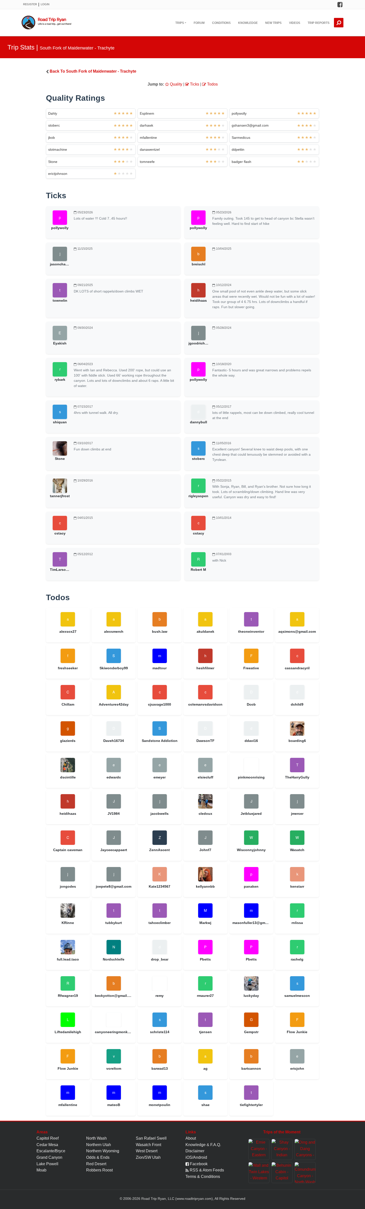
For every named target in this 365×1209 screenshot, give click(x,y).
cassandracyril (297, 668)
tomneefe (147, 162)
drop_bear (159, 959)
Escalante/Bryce (50, 1151)
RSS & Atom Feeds (206, 1170)
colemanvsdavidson (205, 704)
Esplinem (147, 113)
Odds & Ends (98, 1157)
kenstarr (297, 886)
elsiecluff (205, 777)
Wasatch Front (148, 1145)
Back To (93, 71)
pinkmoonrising (251, 777)
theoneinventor (251, 631)
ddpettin (238, 149)
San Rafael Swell (151, 1138)
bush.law (159, 631)
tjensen (205, 1032)
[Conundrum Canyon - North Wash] (305, 1172)
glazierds (67, 741)
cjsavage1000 (159, 704)
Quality (175, 84)
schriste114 (159, 1032)
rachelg (297, 959)
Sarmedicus (241, 138)
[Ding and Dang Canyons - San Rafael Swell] (305, 1149)
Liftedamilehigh (68, 1032)
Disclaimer (194, 1151)
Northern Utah (98, 1145)
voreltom (113, 1068)
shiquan (60, 422)
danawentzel (150, 149)
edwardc (114, 777)
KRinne (68, 923)
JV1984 (114, 814)
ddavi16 (251, 741)
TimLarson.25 (61, 570)
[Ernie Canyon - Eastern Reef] (258, 1149)
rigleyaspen (198, 496)
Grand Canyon (49, 1157)
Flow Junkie (297, 1032)
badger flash (241, 162)
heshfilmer (205, 668)
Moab (41, 1170)
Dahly (52, 113)
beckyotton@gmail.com (114, 996)
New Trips (273, 23)
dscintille (68, 777)
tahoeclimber (159, 923)
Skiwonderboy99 (114, 668)
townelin (60, 300)
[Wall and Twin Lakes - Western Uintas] (258, 1172)
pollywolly (239, 113)
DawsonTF (205, 741)
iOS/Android (196, 1157)
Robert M (198, 570)
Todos (212, 84)
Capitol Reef (47, 1138)
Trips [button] (179, 23)
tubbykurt (113, 923)
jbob (51, 138)
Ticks (194, 84)
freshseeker (68, 668)
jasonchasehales (64, 264)
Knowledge (248, 23)
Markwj (205, 923)
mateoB (113, 1105)
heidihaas (198, 300)
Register (30, 4)
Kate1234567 (159, 886)
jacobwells (159, 814)
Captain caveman (67, 850)
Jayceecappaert (113, 850)
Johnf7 (205, 850)
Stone (52, 162)
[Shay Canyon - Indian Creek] (281, 1149)
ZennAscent (159, 850)
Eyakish (60, 343)
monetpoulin (159, 1105)
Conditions (221, 23)
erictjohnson (57, 174)
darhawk (146, 125)
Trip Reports (318, 23)
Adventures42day (114, 704)
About (190, 1138)
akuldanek (205, 631)
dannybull (198, 422)
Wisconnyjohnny (251, 850)
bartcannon (251, 1068)
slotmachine (57, 149)
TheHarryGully (297, 777)
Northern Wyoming (102, 1151)
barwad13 (159, 1068)
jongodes (68, 886)
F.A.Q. (215, 1145)
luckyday (251, 996)
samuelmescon (297, 996)
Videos (294, 23)
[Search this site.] (338, 22)
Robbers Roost (99, 1170)
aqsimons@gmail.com (297, 631)
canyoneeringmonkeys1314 (114, 1032)
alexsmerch (113, 631)
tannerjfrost (60, 496)
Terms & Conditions (202, 1176)
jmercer (297, 814)
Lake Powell (47, 1164)
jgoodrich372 (199, 343)
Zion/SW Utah (148, 1157)
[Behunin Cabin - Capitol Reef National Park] (281, 1172)
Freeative (251, 668)
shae (205, 1105)
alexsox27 (67, 631)
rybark (60, 380)
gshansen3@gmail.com (250, 125)
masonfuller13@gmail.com (251, 923)
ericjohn (297, 1068)
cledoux (205, 814)
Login (45, 4)
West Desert (146, 1151)
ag (205, 1068)
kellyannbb (205, 886)
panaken (251, 886)
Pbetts (205, 959)
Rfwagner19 (68, 996)
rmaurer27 (205, 996)
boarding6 (297, 741)
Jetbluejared (251, 814)
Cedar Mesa (47, 1145)
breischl (198, 264)
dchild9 (297, 704)
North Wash (96, 1138)
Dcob (251, 704)
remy (159, 996)
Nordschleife (113, 959)
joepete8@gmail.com (113, 886)
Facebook (198, 1164)
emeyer (159, 777)
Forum (199, 23)
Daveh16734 (113, 741)
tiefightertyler (251, 1105)
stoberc (54, 125)
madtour (159, 668)
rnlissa (297, 923)
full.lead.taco (68, 959)
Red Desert (96, 1164)
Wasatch (297, 850)
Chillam (68, 704)
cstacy (60, 533)
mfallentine (148, 138)
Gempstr (251, 1032)
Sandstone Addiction (160, 741)
